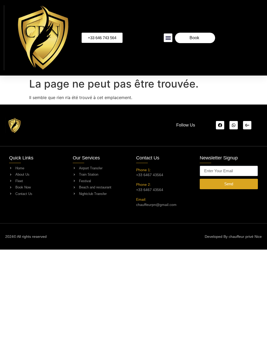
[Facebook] (220, 125)
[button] (168, 37)
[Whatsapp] (233, 125)
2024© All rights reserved (26, 236)
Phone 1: (143, 170)
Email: (141, 199)
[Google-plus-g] (247, 125)
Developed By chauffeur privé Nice (233, 236)
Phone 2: (143, 184)
